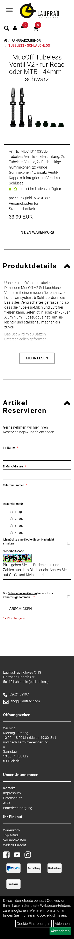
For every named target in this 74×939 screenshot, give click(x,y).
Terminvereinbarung (33, 742)
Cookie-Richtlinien (51, 915)
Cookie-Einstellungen (33, 923)
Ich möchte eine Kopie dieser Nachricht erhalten (28, 541)
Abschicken (20, 608)
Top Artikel (11, 835)
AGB (6, 803)
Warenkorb (11, 830)
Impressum (12, 793)
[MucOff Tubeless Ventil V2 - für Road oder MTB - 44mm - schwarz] (37, 108)
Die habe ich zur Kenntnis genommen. (28, 595)
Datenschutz (12, 798)
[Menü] (9, 11)
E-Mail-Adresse (13, 466)
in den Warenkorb (37, 232)
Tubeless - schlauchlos (29, 46)
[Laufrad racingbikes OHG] (44, 10)
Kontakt (9, 788)
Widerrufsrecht (14, 845)
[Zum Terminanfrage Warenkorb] (23, 29)
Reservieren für (13, 503)
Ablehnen (62, 923)
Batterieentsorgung (17, 808)
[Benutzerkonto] (15, 27)
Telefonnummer (13, 485)
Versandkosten (14, 840)
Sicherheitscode (13, 551)
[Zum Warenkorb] (36, 29)
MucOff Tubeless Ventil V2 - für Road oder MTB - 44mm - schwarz (37, 68)
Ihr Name (9, 447)
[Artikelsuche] (6, 29)
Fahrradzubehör (26, 41)
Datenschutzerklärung (22, 593)
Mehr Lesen (37, 358)
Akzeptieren (60, 931)
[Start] (5, 41)
